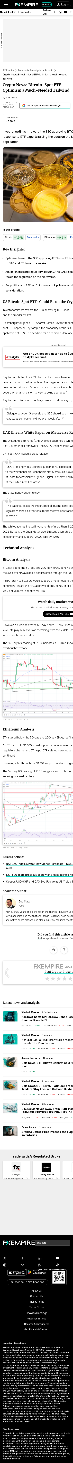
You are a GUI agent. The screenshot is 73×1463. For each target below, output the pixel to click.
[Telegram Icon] (27, 1265)
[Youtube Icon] (63, 1258)
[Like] (53, 950)
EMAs (56, 567)
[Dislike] (64, 950)
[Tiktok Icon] (63, 1265)
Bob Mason (25, 901)
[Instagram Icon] (10, 1265)
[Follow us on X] (55, 12)
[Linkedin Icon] (45, 1258)
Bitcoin (49, 70)
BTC (5, 567)
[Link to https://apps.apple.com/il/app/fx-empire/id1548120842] (16, 1272)
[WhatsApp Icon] (45, 1265)
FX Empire (8, 70)
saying (68, 400)
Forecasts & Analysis (29, 70)
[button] (5, 4)
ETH (5, 737)
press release (40, 453)
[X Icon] (10, 1258)
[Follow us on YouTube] (65, 12)
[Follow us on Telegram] (71, 12)
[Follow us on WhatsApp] (60, 12)
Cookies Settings (36, 1313)
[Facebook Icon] (27, 1258)
